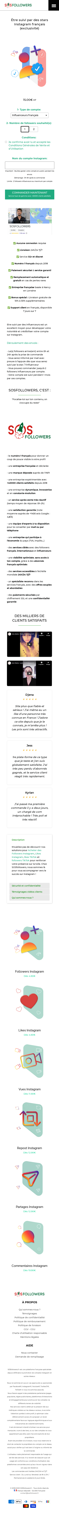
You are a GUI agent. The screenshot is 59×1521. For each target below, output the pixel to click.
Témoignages (29, 1313)
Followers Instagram (29, 971)
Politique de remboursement (29, 1321)
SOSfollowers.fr (26, 1488)
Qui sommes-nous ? (29, 1309)
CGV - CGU (29, 1329)
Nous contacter (29, 1352)
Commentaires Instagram (29, 1266)
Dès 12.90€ (30, 1152)
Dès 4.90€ (30, 976)
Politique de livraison (29, 1325)
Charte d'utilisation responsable (29, 1333)
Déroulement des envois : (22, 343)
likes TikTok (30, 857)
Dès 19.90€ (30, 1270)
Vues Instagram (30, 1089)
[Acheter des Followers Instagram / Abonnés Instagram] (18, 5)
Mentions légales (29, 1337)
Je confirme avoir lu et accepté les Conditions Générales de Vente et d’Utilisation (29, 145)
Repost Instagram (29, 1148)
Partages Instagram (29, 1207)
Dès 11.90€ (30, 1094)
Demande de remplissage (29, 1356)
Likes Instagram (29, 1030)
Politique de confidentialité (30, 1317)
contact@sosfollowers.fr (29, 1493)
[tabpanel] (29, 860)
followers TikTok (20, 860)
